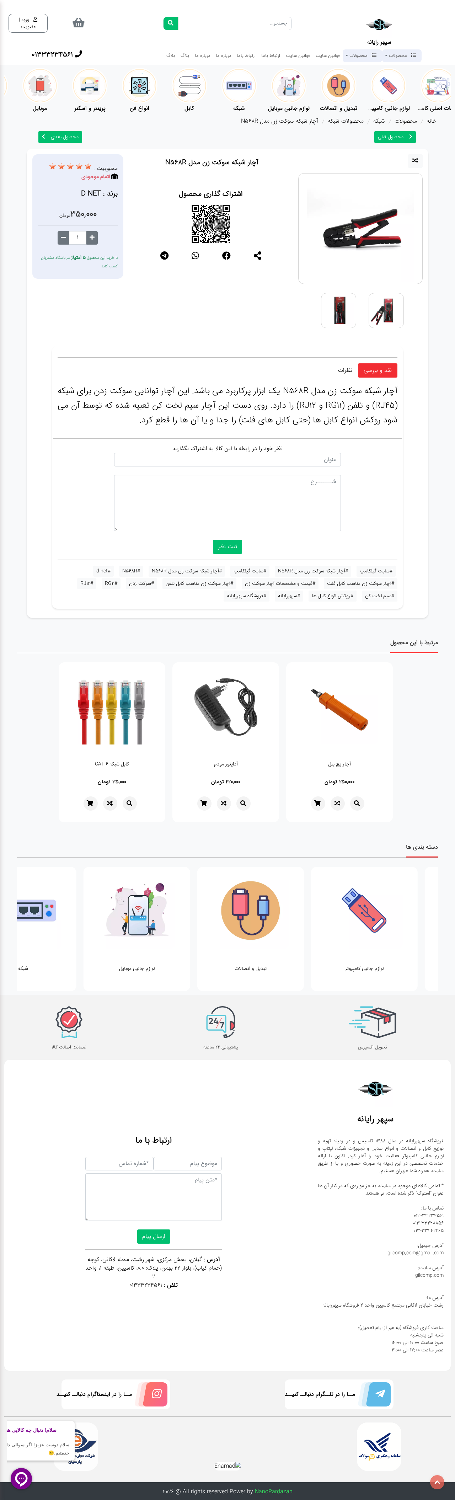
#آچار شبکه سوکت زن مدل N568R (313, 571)
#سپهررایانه (289, 596)
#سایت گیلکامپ (376, 571)
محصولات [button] (397, 55)
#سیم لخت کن (379, 596)
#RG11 (111, 583)
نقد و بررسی (378, 370)
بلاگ (185, 55)
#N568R (131, 571)
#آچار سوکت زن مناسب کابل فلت (360, 583)
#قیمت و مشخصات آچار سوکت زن (280, 583)
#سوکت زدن (141, 583)
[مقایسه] (415, 161)
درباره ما (223, 55)
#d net (103, 571)
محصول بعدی (65, 137)
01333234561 (145, 1285)
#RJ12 (86, 583)
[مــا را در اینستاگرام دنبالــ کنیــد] (149, 1396)
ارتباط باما (270, 55)
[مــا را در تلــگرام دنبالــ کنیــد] (373, 1396)
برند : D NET (99, 193)
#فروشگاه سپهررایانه (246, 596)
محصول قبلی (390, 137)
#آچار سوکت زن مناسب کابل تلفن (199, 583)
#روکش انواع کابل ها (332, 596)
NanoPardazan (274, 1491)
